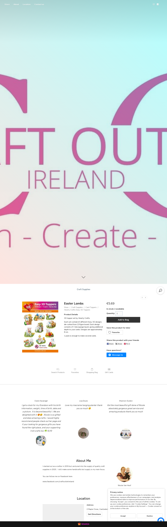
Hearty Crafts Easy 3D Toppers (77, 310)
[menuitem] (142, 297)
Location (27, 4)
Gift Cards (109, 372)
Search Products (58, 372)
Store (7, 4)
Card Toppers (91, 307)
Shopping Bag (92, 372)
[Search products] (160, 290)
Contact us (39, 4)
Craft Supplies (83, 289)
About (16, 4)
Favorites (75, 372)
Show (83, 524)
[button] (115, 332)
